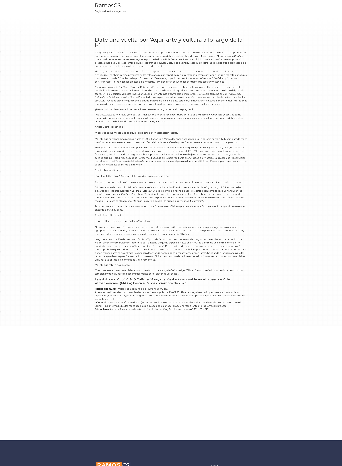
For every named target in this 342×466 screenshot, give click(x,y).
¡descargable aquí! (196, 292)
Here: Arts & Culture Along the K (222, 59)
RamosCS (108, 5)
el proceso (153, 154)
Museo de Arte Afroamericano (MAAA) (221, 56)
